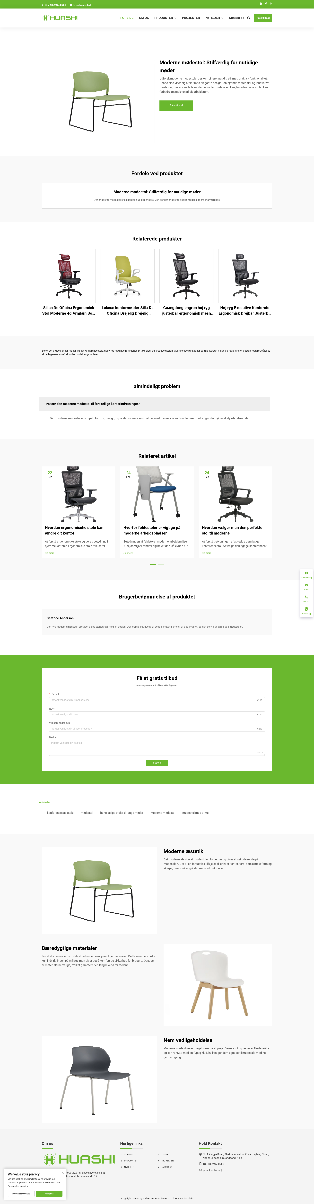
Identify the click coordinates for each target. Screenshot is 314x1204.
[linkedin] (271, 3)
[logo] (78, 1160)
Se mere (49, 553)
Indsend (157, 762)
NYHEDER (213, 17)
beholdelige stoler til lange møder (121, 812)
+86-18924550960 (55, 5)
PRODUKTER (163, 17)
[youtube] (261, 3)
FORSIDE (126, 17)
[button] (153, 564)
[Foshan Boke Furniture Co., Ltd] (59, 18)
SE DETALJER (69, 276)
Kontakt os (236, 17)
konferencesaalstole (60, 812)
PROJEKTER (191, 17)
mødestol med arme (195, 812)
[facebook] (266, 3)
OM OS (144, 17)
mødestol (87, 812)
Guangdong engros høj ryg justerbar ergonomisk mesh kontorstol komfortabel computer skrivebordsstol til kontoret (186, 310)
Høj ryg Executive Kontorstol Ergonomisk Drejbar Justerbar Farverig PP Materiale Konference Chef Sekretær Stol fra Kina (245, 310)
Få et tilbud (263, 17)
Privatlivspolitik (185, 1198)
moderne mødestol (162, 812)
